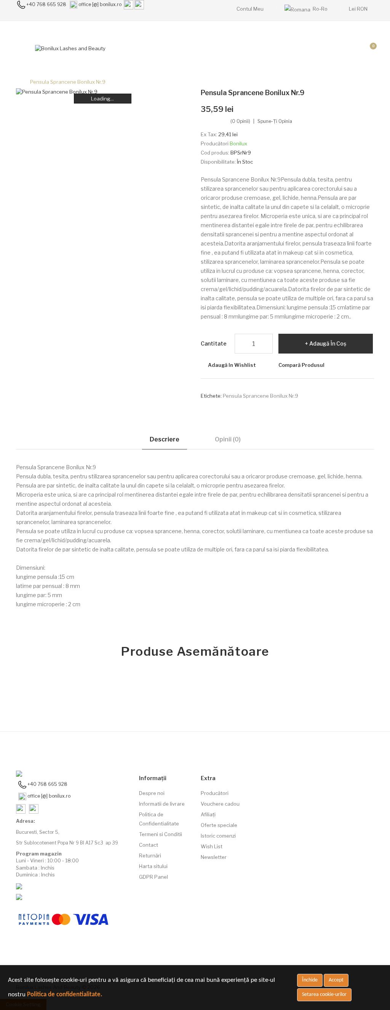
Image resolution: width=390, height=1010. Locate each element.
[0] (367, 48)
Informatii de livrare (162, 804)
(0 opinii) (240, 121)
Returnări (150, 855)
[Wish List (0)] (349, 48)
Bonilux (238, 143)
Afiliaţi (208, 814)
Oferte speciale (219, 825)
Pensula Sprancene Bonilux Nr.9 (67, 82)
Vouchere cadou (220, 804)
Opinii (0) (228, 439)
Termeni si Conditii (160, 834)
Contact (148, 845)
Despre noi (152, 793)
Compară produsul (301, 365)
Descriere (164, 439)
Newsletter (214, 857)
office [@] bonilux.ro (99, 4)
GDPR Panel (153, 877)
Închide (310, 980)
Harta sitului (153, 866)
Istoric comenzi (218, 836)
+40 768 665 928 (46, 4)
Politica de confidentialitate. (64, 994)
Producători (215, 793)
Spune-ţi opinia (274, 121)
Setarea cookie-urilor (324, 994)
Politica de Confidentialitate (159, 819)
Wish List (211, 846)
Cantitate (214, 343)
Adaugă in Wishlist (232, 365)
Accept (336, 980)
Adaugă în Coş (327, 343)
